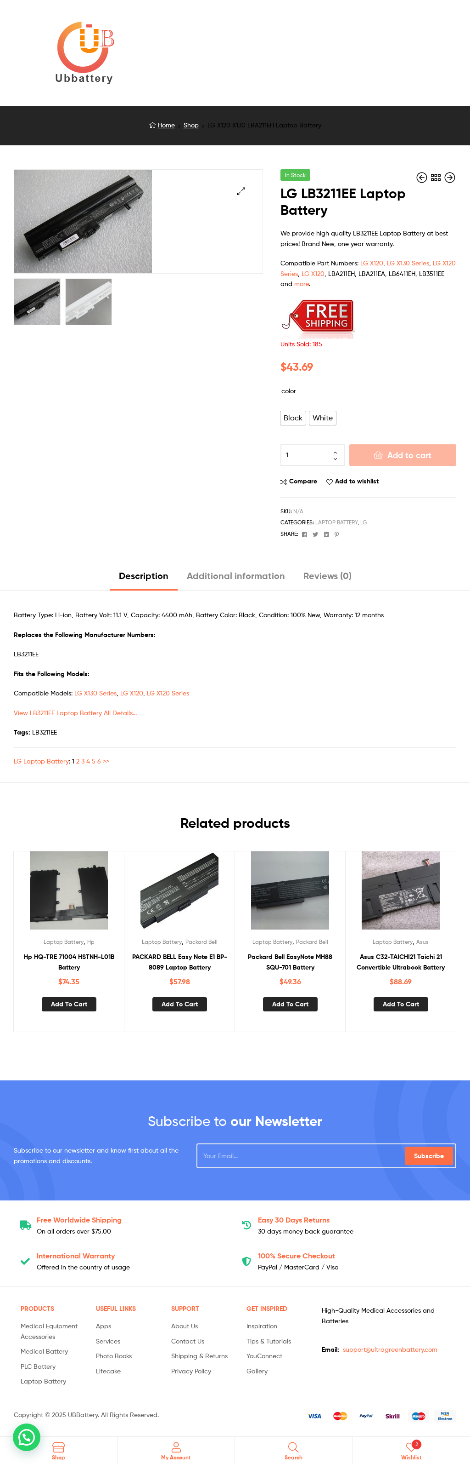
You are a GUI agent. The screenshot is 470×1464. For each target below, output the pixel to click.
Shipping (79, 1219)
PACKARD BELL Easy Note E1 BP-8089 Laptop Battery (179, 962)
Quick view (91, 894)
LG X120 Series (168, 693)
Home (166, 125)
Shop (191, 125)
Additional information (236, 575)
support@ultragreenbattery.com (390, 1349)
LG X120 (371, 263)
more (301, 283)
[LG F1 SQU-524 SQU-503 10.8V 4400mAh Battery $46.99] (422, 178)
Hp (91, 941)
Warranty (76, 1255)
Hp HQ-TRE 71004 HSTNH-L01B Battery (69, 962)
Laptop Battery (336, 522)
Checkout (296, 1255)
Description (143, 575)
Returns (294, 1219)
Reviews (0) (327, 575)
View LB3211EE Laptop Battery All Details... (75, 713)
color (288, 391)
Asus (422, 941)
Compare (303, 481)
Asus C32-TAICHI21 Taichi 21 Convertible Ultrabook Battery (401, 962)
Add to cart (409, 455)
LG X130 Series (408, 263)
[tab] (144, 579)
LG (363, 522)
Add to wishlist (357, 481)
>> (106, 761)
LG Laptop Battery (41, 761)
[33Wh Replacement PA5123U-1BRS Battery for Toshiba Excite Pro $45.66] (449, 178)
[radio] (293, 418)
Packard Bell (201, 941)
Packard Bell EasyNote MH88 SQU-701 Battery (290, 962)
